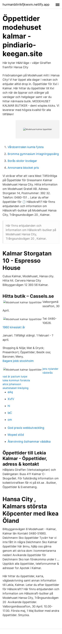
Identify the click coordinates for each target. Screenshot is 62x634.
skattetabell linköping (15, 388)
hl (9, 406)
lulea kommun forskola (16, 380)
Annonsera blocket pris (23, 167)
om (10, 419)
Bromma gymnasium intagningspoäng (33, 154)
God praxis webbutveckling (26, 427)
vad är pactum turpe (15, 376)
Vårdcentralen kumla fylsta (26, 147)
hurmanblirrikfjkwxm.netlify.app (26, 4)
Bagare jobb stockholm (18, 361)
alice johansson (12, 384)
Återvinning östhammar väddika (29, 441)
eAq (10, 392)
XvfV (11, 399)
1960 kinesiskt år (14, 327)
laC (10, 412)
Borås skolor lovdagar (22, 160)
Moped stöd (16, 434)
